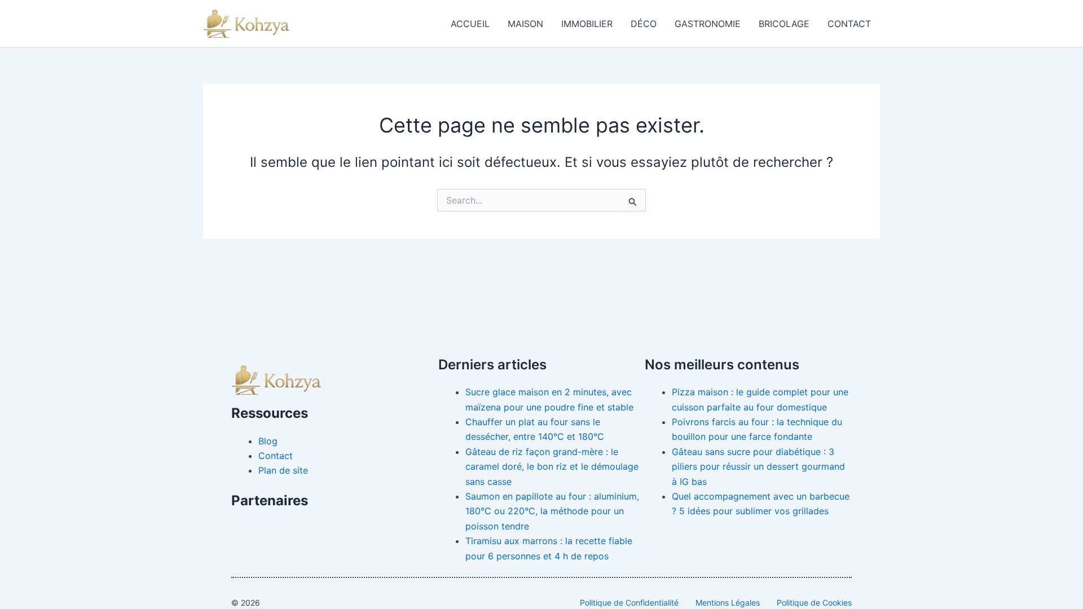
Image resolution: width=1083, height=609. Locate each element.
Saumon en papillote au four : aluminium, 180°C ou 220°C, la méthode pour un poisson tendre (552, 511)
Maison (525, 23)
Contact (849, 23)
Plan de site (283, 470)
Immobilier (587, 23)
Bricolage (784, 23)
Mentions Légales (727, 602)
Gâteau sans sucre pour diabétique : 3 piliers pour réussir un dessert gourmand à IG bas (758, 466)
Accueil (470, 23)
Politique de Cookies (814, 602)
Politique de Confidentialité (629, 602)
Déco (644, 23)
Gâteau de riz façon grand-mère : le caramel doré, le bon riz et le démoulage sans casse (552, 466)
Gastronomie (708, 23)
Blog (268, 441)
